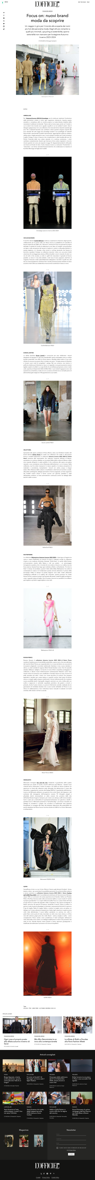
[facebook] (4, 15)
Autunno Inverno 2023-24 (47, 1008)
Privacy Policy (72, 1150)
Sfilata (25, 1008)
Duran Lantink (40, 355)
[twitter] (4, 23)
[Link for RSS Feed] (54, 1174)
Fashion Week (48, 11)
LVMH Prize (35, 1008)
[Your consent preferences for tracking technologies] (2, 2)
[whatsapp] (4, 26)
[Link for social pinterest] (50, 1174)
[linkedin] (4, 21)
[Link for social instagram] (47, 1174)
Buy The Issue (82, 2)
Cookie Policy (55, 1177)
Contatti (38, 1177)
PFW (30, 1008)
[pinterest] (4, 18)
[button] (70, 194)
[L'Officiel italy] (47, 4)
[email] (4, 12)
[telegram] (4, 29)
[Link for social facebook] (44, 1174)
